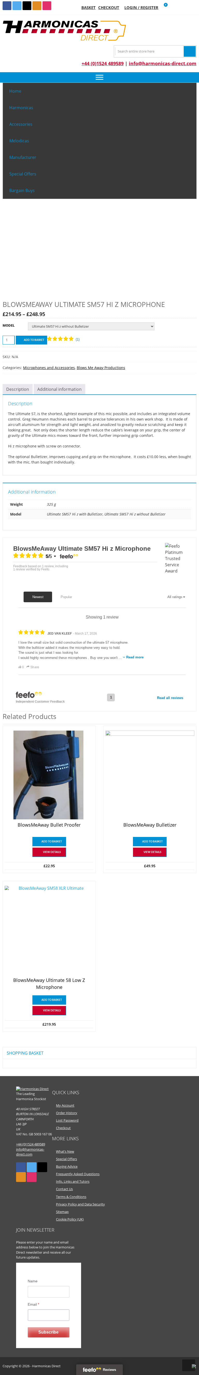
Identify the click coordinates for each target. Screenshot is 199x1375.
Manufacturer (22, 157)
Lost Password (67, 1120)
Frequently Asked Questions (78, 1174)
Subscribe (48, 1332)
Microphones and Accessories (49, 367)
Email (33, 1304)
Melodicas (19, 141)
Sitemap (62, 1211)
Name (33, 1281)
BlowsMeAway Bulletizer (149, 825)
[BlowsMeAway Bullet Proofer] (49, 775)
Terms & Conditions (71, 1196)
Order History (66, 1113)
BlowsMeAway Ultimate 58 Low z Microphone (49, 983)
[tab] (18, 389)
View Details (52, 852)
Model (9, 325)
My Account (65, 1105)
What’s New (65, 1151)
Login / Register (141, 7)
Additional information (59, 389)
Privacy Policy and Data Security (80, 1204)
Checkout (108, 7)
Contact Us (64, 1189)
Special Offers (22, 174)
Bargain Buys (22, 190)
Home (15, 91)
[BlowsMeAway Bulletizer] (149, 775)
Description (17, 389)
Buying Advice (66, 1166)
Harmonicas (21, 108)
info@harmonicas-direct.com (162, 63)
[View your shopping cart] (162, 7)
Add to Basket (34, 340)
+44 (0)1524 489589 (103, 63)
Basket (88, 7)
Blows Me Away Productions (101, 367)
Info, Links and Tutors (72, 1181)
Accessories (20, 124)
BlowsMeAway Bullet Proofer (49, 825)
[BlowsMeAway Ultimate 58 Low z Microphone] (49, 930)
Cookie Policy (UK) (70, 1219)
